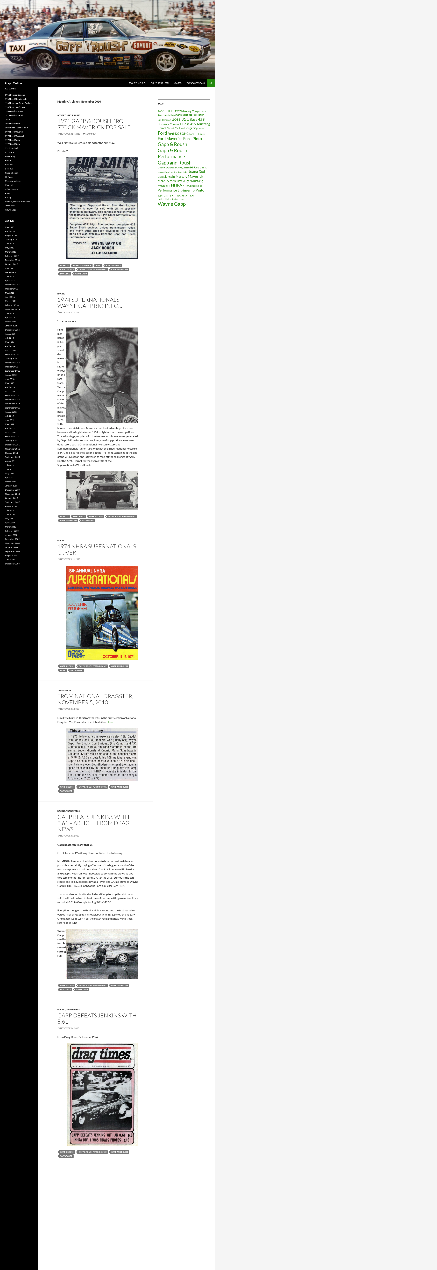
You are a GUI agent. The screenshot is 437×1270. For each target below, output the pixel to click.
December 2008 (12, 563)
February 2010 (12, 531)
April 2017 (10, 280)
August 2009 (11, 555)
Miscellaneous (11, 189)
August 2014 (11, 334)
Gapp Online (13, 83)
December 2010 (12, 490)
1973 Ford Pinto (12, 123)
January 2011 (11, 485)
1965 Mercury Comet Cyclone (18, 103)
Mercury (163, 181)
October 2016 (11, 288)
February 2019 (12, 256)
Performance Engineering (176, 190)
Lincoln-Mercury (176, 176)
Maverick (65, 274)
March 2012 (10, 432)
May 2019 (9, 247)
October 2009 (11, 547)
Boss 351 (64, 516)
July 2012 (9, 416)
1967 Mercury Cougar (188, 111)
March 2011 (10, 481)
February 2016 (12, 305)
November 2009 (12, 543)
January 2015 (11, 325)
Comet (162, 128)
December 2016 (12, 284)
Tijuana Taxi (184, 195)
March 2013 (10, 391)
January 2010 (11, 535)
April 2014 (10, 346)
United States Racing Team (171, 199)
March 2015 (10, 321)
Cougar (189, 128)
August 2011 (11, 461)
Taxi (171, 195)
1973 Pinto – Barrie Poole (16, 127)
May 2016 (9, 293)
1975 (203, 111)
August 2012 (11, 412)
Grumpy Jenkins (183, 168)
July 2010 (9, 510)
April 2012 (10, 428)
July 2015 (9, 313)
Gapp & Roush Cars (160, 83)
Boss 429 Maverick (82, 265)
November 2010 (12, 494)
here (110, 721)
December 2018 (12, 260)
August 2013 (11, 375)
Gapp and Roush (119, 269)
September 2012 (12, 407)
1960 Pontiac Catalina (15, 95)
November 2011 (12, 449)
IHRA (204, 167)
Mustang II (65, 989)
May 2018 (9, 268)
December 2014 (12, 329)
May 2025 (9, 227)
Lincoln (161, 176)
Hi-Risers (195, 167)
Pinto (200, 190)
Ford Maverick (113, 265)
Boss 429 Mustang (196, 124)
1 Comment (91, 134)
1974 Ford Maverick (14, 131)
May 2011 (9, 473)
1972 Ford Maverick (14, 115)
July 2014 (9, 338)
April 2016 (10, 297)
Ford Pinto (78, 516)
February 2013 (12, 395)
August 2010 (11, 506)
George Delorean (167, 167)
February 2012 (12, 436)
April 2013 (10, 387)
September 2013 (12, 371)
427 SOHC (166, 111)
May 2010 (9, 518)
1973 (7, 119)
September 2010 (12, 502)
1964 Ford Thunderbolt (15, 99)
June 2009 (10, 559)
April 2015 (10, 317)
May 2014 (9, 342)
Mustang (197, 181)
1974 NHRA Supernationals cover (96, 549)
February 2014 (12, 354)
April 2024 (10, 231)
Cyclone (199, 128)
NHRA (63, 670)
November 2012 (12, 403)
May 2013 (9, 383)
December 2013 (12, 362)
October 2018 (11, 264)
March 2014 (10, 350)
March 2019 (10, 252)
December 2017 (12, 272)
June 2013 (10, 379)
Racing (76, 115)
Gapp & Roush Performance (93, 269)
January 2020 (11, 239)
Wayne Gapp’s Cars (196, 83)
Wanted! (178, 83)
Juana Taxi (197, 171)
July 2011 (9, 465)
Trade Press (64, 690)
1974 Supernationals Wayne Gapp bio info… (89, 302)
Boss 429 (64, 265)
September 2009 (12, 551)
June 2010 (10, 514)
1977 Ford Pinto (12, 144)
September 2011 (12, 457)
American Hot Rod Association (189, 114)
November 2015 (12, 309)
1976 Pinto (163, 115)
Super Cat (162, 195)
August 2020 (11, 235)
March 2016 (10, 301)
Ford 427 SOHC (178, 133)
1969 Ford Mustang (14, 111)
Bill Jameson (164, 119)
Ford (98, 265)
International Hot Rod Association (173, 172)
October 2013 (11, 366)
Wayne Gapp (81, 274)
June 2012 (10, 420)
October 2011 (11, 453)
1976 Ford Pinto (12, 140)
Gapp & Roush (67, 269)
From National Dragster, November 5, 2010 (95, 699)
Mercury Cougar (180, 181)
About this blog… (137, 83)
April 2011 (10, 477)
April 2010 (10, 522)
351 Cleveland (11, 148)
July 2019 (9, 243)
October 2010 (11, 498)
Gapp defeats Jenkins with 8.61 (97, 1018)
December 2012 (12, 399)
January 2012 (11, 440)
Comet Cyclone (175, 128)
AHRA (171, 115)
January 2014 (11, 358)
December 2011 (12, 444)
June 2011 (10, 469)
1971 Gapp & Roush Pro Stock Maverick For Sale (94, 124)
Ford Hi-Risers (197, 133)
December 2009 (12, 539)
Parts (7, 193)
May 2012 (9, 424)
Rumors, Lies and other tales (17, 201)
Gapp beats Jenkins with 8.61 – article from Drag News (93, 823)
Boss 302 (9, 160)
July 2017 (9, 276)
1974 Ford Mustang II (15, 136)
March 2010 (10, 526)
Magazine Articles (13, 181)
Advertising (64, 115)
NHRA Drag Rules (192, 185)
